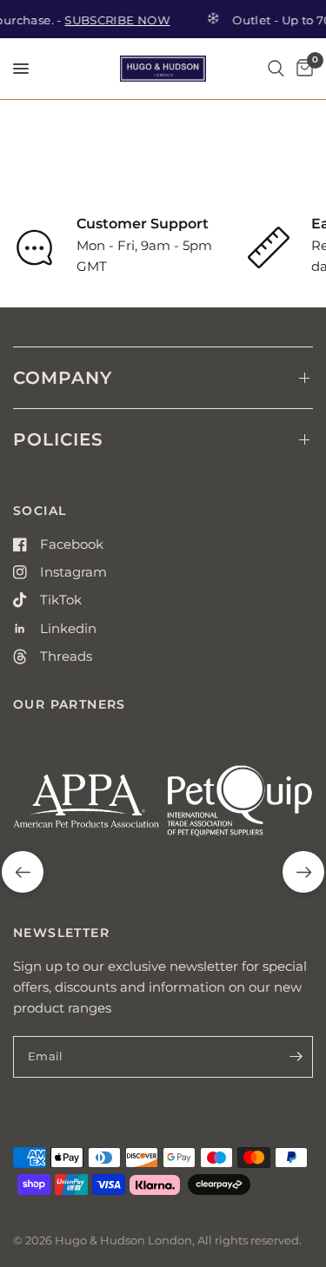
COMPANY (62, 377)
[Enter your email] (295, 1057)
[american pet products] (86, 808)
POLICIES (58, 439)
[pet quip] (240, 808)
